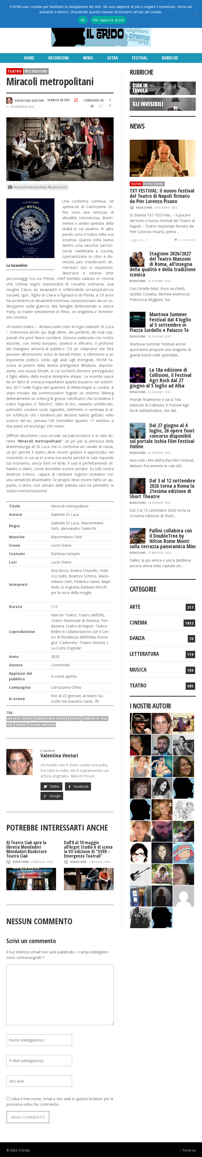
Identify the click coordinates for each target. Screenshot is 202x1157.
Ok (82, 20)
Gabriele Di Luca (94, 718)
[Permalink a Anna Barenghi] (140, 852)
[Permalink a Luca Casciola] (140, 895)
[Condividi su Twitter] (91, 106)
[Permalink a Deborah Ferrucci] (183, 766)
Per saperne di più (108, 20)
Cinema (138, 622)
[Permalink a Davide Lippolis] (162, 830)
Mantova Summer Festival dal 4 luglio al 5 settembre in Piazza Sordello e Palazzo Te (160, 322)
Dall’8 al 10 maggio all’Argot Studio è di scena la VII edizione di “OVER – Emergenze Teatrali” (88, 849)
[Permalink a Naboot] (140, 874)
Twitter (54, 786)
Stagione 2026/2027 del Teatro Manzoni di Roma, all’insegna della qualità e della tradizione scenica (163, 264)
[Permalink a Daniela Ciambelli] (162, 766)
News (160, 184)
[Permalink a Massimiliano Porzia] (162, 917)
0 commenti (187, 240)
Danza (137, 638)
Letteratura (144, 653)
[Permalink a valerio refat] (183, 895)
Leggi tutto (137, 240)
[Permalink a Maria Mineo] (183, 852)
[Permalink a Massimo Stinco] (162, 744)
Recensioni (36, 71)
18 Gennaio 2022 (22, 106)
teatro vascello (42, 725)
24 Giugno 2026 (165, 207)
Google (54, 796)
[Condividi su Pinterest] (110, 106)
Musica (138, 669)
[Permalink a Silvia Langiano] (162, 852)
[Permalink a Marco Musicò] (140, 809)
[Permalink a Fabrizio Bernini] (183, 787)
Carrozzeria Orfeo (50, 718)
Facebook (80, 786)
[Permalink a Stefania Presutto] (162, 874)
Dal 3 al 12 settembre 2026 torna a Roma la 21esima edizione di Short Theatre (162, 488)
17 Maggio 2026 (159, 553)
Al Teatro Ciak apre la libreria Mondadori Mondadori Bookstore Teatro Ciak (26, 849)
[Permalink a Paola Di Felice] (162, 809)
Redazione (21, 862)
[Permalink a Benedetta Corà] (140, 766)
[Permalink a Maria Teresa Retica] (140, 744)
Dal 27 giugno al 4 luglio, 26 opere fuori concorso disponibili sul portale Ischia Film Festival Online (162, 436)
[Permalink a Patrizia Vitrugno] (140, 787)
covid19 (74, 718)
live (10, 725)
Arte (135, 606)
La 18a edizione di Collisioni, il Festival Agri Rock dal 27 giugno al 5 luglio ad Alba (160, 377)
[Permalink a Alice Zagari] (183, 874)
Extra (148, 184)
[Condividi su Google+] (100, 106)
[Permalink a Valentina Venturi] (162, 723)
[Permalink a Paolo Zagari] (183, 830)
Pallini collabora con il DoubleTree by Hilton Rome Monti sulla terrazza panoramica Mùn (163, 538)
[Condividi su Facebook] (110, 100)
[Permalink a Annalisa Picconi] (140, 830)
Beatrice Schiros (20, 718)
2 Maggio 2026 (42, 862)
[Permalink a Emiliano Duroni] (183, 723)
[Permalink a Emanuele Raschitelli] (140, 917)
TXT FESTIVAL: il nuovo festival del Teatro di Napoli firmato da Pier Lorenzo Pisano (162, 196)
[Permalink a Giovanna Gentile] (162, 787)
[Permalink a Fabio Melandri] (140, 723)
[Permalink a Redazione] (183, 809)
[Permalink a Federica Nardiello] (162, 895)
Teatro (15, 71)
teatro (21, 725)
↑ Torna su (188, 1150)
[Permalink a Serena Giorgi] (183, 744)
